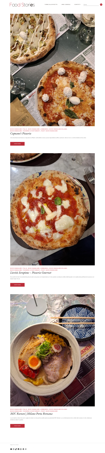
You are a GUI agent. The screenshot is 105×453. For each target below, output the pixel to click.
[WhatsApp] (21, 449)
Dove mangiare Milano (58, 129)
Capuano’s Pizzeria (20, 133)
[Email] (26, 449)
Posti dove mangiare (49, 130)
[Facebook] (18, 449)
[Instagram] (14, 449)
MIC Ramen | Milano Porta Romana (31, 413)
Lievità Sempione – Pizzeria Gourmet (30, 272)
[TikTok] (16, 449)
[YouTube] (11, 449)
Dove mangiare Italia (18, 129)
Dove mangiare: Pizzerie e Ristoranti (25, 130)
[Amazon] (23, 449)
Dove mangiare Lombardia (38, 129)
